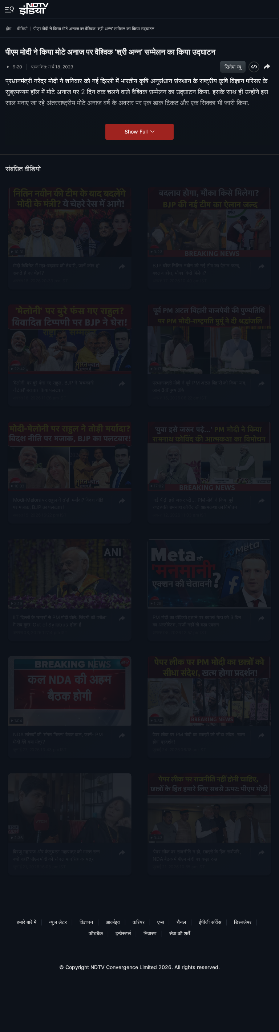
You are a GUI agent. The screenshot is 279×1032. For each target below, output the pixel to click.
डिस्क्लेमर (242, 922)
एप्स (160, 922)
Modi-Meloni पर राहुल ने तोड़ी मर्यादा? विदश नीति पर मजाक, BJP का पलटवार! (58, 503)
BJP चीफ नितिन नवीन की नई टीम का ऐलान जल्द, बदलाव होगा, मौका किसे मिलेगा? (196, 268)
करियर (139, 922)
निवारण (150, 933)
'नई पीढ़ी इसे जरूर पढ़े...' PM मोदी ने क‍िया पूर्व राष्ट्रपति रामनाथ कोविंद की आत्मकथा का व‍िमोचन (194, 503)
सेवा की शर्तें (179, 933)
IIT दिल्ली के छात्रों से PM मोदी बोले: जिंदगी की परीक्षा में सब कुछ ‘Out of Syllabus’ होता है (59, 620)
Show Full (137, 131)
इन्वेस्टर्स (123, 933)
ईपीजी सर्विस (210, 922)
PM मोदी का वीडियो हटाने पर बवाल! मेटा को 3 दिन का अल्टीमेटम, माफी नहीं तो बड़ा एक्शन (196, 620)
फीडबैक (96, 933)
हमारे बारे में (26, 922)
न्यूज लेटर (58, 922)
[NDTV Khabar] (34, 7)
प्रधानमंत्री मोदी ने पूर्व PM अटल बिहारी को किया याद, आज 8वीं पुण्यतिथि (199, 386)
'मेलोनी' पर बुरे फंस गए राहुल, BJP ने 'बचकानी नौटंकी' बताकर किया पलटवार (53, 386)
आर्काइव (113, 922)
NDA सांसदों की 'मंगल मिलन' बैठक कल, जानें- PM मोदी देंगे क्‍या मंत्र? (58, 737)
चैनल (181, 922)
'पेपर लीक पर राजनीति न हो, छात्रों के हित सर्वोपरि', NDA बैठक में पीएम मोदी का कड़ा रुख (196, 854)
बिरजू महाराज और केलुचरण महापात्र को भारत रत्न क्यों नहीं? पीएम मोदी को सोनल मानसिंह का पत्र (56, 854)
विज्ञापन (86, 922)
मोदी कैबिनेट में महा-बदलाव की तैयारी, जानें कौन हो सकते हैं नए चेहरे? (56, 268)
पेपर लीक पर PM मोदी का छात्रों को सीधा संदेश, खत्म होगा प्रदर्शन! (198, 737)
